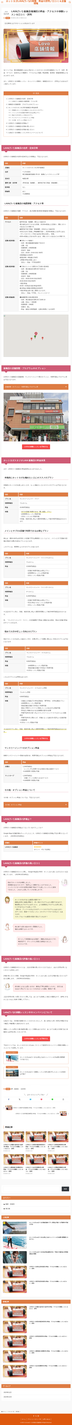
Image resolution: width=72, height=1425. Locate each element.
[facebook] (34, 1416)
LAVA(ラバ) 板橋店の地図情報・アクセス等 (24, 101)
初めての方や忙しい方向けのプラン (22, 115)
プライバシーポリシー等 (34, 1419)
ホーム (24, 1419)
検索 (65, 1189)
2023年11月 (8, 1392)
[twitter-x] (36, 1416)
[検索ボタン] (70, 2)
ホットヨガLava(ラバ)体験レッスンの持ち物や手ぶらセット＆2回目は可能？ (43, 1073)
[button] (31, 339)
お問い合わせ (46, 1419)
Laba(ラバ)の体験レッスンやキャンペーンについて (26, 132)
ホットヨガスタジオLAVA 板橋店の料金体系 (23, 107)
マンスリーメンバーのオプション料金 (23, 117)
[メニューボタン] (2, 2)
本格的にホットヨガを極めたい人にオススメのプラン (27, 110)
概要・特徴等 (10, 1204)
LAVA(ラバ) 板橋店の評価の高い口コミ (22, 126)
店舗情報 (16, 1089)
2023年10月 (8, 1397)
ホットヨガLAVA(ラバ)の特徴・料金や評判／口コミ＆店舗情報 (36, 2)
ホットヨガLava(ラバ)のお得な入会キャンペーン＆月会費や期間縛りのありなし (42, 1058)
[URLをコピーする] (63, 1099)
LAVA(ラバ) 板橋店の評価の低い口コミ (22, 129)
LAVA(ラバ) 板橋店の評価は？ (19, 123)
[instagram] (38, 1416)
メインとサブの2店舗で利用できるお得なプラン (26, 112)
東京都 (7, 17)
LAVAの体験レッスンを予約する (36, 446)
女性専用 (23, 1089)
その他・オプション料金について (22, 120)
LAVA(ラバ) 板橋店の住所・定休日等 (21, 99)
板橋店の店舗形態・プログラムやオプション (24, 104)
